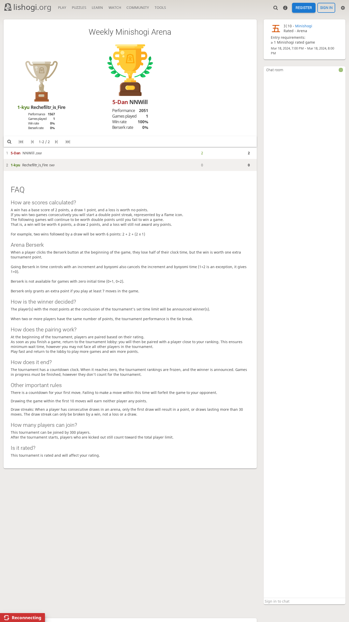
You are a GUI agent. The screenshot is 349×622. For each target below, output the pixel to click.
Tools (160, 7)
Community (137, 7)
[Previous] (32, 141)
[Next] (56, 141)
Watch (115, 7)
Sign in (326, 8)
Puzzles (79, 7)
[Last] (68, 141)
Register (304, 8)
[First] (21, 141)
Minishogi (303, 25)
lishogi (32, 7)
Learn (97, 7)
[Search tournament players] (9, 141)
